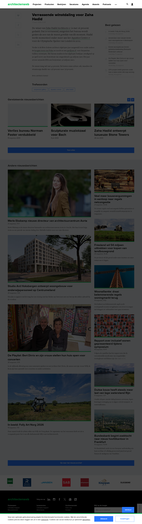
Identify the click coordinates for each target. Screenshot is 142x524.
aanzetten (86, 520)
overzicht (44, 520)
